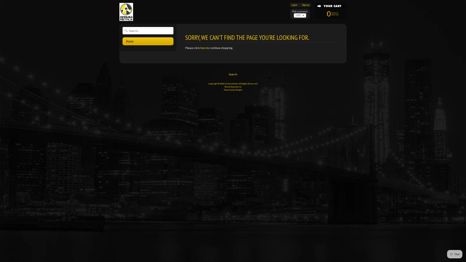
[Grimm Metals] (126, 12)
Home (130, 41)
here (203, 47)
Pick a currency (300, 11)
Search (233, 74)
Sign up (305, 5)
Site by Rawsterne (233, 87)
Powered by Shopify (233, 90)
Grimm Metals (231, 83)
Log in (294, 5)
